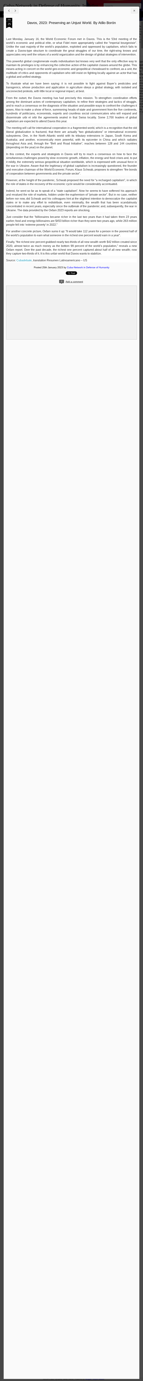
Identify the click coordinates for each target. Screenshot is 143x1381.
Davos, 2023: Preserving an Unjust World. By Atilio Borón (71, 23)
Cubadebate (24, 260)
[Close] (134, 10)
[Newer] (8, 10)
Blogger (88, 1379)
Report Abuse (98, 1379)
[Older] (15, 10)
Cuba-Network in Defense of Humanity (88, 267)
